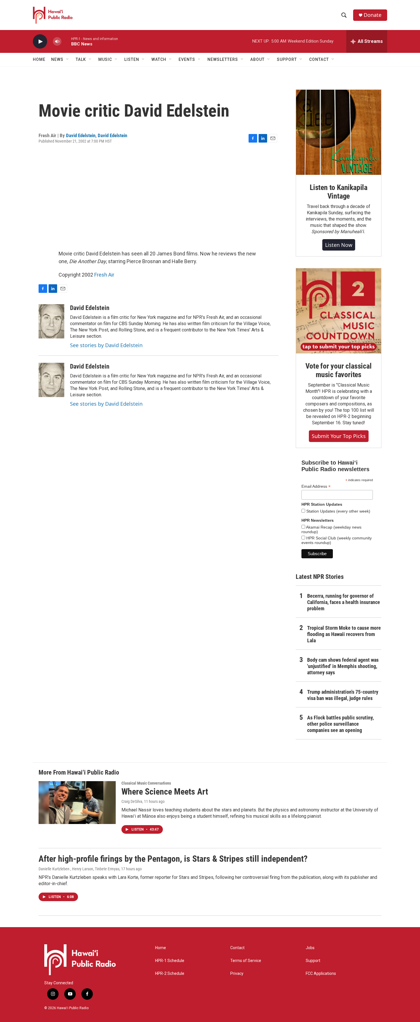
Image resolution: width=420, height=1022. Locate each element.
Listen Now (338, 244)
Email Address (316, 486)
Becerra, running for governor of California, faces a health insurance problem (343, 602)
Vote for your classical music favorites (338, 370)
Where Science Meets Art (164, 792)
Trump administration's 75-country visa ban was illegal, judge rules (342, 695)
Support (313, 961)
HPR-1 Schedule (169, 961)
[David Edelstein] (51, 321)
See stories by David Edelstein (106, 345)
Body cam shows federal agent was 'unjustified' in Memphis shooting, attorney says (343, 666)
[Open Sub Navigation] (67, 59)
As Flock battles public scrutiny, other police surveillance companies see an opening (340, 724)
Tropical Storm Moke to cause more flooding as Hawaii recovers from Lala (344, 634)
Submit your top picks (339, 436)
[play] (40, 41)
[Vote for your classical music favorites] (338, 310)
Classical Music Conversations (146, 783)
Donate (372, 15)
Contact (237, 948)
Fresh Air (104, 275)
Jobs (310, 948)
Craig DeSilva (131, 801)
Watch (158, 59)
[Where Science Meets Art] (77, 802)
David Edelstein (80, 135)
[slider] (66, 41)
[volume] (57, 41)
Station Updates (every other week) (337, 511)
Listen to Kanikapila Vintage (338, 191)
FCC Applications (321, 973)
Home (39, 59)
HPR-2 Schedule (169, 973)
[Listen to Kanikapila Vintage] (338, 132)
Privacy (236, 973)
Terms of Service (245, 961)
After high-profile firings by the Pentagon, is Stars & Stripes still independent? (173, 859)
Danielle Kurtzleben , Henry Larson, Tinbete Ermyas (79, 869)
